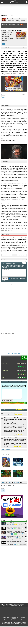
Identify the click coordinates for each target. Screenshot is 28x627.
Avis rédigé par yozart (8, 446)
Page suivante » (21, 255)
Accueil (2, 14)
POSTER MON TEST (7, 400)
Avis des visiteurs (20, 27)
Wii (15, 20)
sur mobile (15, 623)
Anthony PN (3, 97)
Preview (3, 27)
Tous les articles (11, 24)
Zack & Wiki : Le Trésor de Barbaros (16, 19)
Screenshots (16, 482)
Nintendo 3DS (17, 622)
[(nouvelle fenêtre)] (12, 517)
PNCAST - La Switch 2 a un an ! (14, 353)
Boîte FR (10, 482)
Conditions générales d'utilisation (16, 605)
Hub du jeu (4, 24)
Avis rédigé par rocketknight (9, 435)
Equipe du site (4, 605)
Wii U (12, 622)
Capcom (12, 21)
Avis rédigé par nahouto (9, 414)
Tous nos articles (22, 623)
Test (21, 24)
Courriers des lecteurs (14, 604)
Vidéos (13, 27)
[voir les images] (6, 462)
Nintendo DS (23, 622)
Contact (21, 604)
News (18, 24)
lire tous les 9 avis (6, 449)
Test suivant (23, 47)
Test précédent (6, 47)
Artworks (4, 482)
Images (8, 27)
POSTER (5, 278)
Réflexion (20, 21)
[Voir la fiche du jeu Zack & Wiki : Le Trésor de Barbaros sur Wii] (4, 21)
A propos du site (5, 604)
